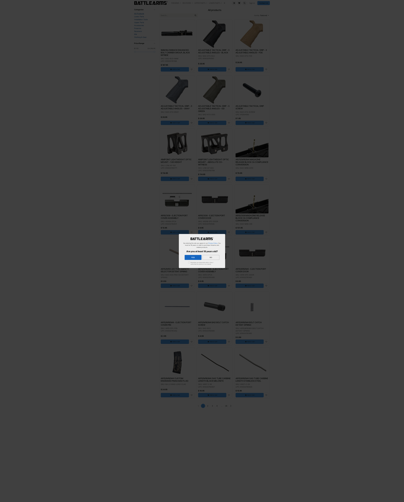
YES (193, 257)
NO (211, 257)
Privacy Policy (212, 243)
